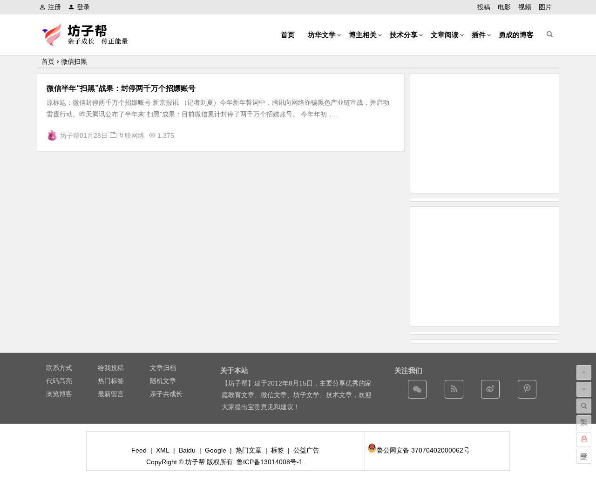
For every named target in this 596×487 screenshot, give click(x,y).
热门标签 (111, 381)
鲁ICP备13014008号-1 (270, 462)
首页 (288, 35)
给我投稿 (111, 368)
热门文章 (249, 450)
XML (162, 450)
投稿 (483, 7)
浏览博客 (59, 394)
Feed (139, 450)
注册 (54, 7)
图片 (545, 7)
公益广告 (306, 450)
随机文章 (163, 381)
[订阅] (454, 389)
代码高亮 (59, 381)
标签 (277, 450)
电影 (504, 7)
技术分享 (404, 35)
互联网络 (131, 135)
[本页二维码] (583, 456)
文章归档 (163, 368)
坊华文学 (322, 35)
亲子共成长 (166, 394)
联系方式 (59, 368)
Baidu (187, 450)
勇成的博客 (516, 35)
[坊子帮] (90, 42)
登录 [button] (83, 7)
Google (215, 450)
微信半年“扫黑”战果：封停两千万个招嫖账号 (121, 88)
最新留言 (111, 394)
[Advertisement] (484, 133)
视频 (524, 7)
